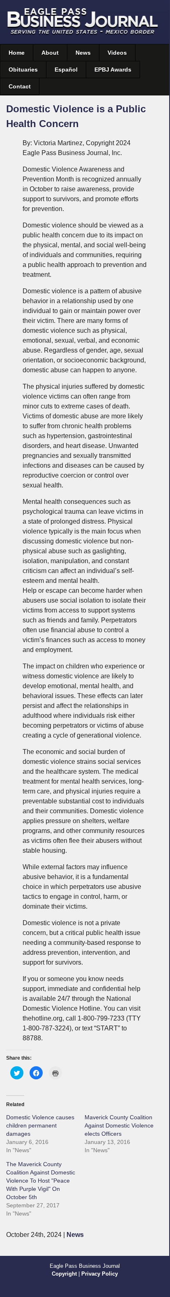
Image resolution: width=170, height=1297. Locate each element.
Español (66, 69)
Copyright (64, 1274)
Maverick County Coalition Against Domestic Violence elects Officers (119, 1125)
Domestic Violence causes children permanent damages (40, 1125)
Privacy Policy (99, 1274)
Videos (117, 52)
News (83, 52)
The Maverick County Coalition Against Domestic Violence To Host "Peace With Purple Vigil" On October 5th (40, 1180)
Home (17, 52)
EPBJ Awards (112, 69)
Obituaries (23, 69)
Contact (20, 86)
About (50, 52)
